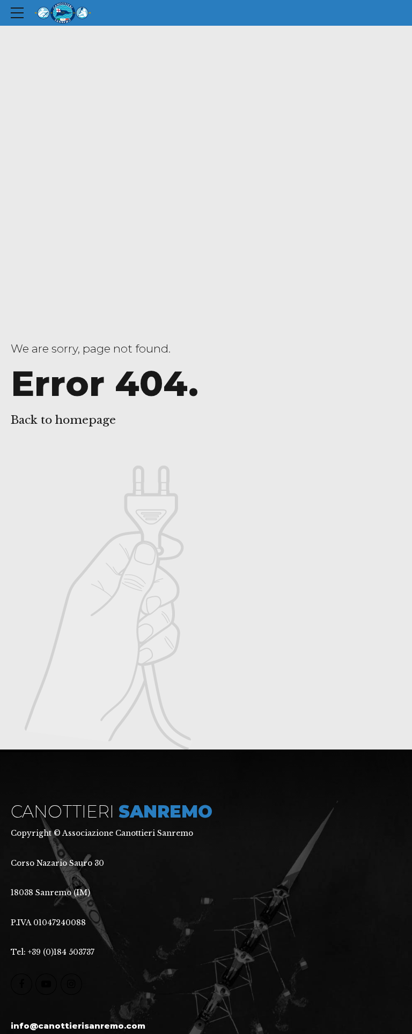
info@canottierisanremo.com (78, 1026)
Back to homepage (63, 420)
